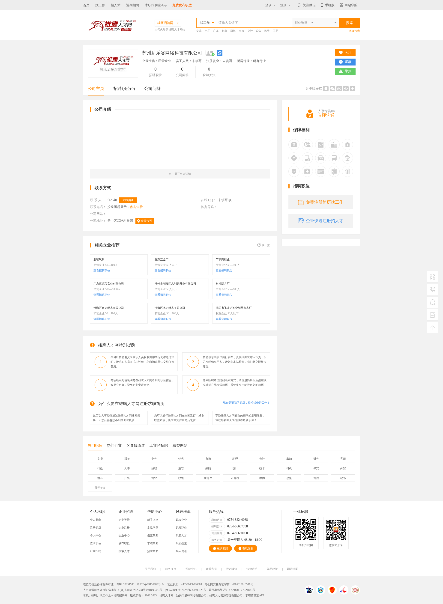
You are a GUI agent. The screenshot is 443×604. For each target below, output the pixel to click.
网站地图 (292, 569)
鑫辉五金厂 (161, 259)
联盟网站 (180, 445)
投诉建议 (231, 569)
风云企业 (181, 519)
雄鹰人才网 (166, 595)
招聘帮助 (152, 551)
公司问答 (152, 88)
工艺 (275, 31)
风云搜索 (181, 543)
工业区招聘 (159, 445)
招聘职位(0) (124, 88)
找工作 (100, 5)
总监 (289, 478)
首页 (86, 5)
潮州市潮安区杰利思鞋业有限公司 (175, 283)
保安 (316, 468)
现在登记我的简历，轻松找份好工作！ (246, 402)
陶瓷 (267, 31)
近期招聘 (132, 5)
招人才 (115, 5)
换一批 (266, 245)
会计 (250, 31)
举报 (348, 71)
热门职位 (95, 445)
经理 (154, 468)
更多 (100, 487)
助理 (235, 458)
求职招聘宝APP (254, 595)
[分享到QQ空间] (346, 88)
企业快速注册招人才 (324, 220)
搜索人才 (124, 551)
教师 (262, 478)
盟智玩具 (99, 259)
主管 (181, 468)
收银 (181, 478)
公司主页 (96, 88)
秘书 (343, 478)
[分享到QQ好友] (326, 88)
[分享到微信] (332, 88)
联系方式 (211, 569)
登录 (268, 5)
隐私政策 (272, 569)
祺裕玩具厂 (223, 283)
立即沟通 (128, 200)
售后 (316, 478)
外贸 (343, 468)
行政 (100, 468)
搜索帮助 (152, 535)
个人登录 (95, 519)
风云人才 (181, 535)
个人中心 (95, 535)
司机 (233, 31)
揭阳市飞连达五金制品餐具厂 (234, 307)
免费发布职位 (182, 5)
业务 (154, 458)
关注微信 (309, 5)
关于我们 (150, 569)
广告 (127, 478)
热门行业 (114, 445)
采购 (208, 468)
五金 (241, 31)
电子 (207, 31)
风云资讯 (181, 551)
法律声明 (251, 569)
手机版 (330, 5)
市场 (208, 458)
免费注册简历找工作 (324, 202)
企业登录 (124, 519)
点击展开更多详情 (180, 174)
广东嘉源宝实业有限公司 (108, 283)
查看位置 (146, 221)
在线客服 (222, 548)
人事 (127, 468)
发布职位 (124, 543)
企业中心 (124, 535)
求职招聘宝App (156, 5)
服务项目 (170, 569)
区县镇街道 (135, 445)
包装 (224, 31)
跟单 (127, 458)
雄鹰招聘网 (120, 595)
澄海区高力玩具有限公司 (108, 307)
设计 (235, 468)
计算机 (235, 478)
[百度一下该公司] (219, 52)
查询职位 (95, 543)
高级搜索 (354, 31)
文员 (199, 31)
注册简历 (95, 527)
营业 (154, 478)
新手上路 (152, 519)
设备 (258, 31)
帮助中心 (191, 569)
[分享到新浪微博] (339, 88)
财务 (316, 458)
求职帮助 (152, 543)
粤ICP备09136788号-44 (151, 584)
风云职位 (181, 527)
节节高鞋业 (223, 259)
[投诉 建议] (432, 316)
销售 (181, 458)
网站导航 (350, 5)
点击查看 (136, 207)
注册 (283, 5)
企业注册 (124, 527)
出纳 (289, 458)
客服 (343, 458)
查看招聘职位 (101, 270)
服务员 (208, 478)
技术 (262, 468)
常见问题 (152, 527)
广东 (216, 31)
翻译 (100, 478)
